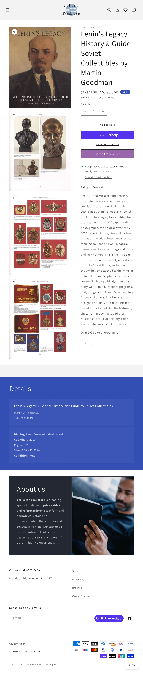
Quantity (85, 104)
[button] (8, 10)
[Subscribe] (72, 618)
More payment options (107, 144)
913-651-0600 (31, 570)
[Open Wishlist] (125, 10)
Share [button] (88, 344)
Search (76, 571)
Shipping (85, 97)
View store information (98, 177)
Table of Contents (93, 187)
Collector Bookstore (26, 664)
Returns (77, 588)
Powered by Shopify (46, 664)
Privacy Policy (80, 579)
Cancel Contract (82, 596)
